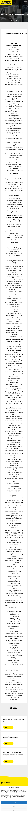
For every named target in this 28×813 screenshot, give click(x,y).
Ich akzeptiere (14, 802)
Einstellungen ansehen (14, 810)
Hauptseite (4, 18)
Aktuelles (11, 18)
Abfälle (14, 806)
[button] (26, 787)
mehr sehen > (8, 727)
